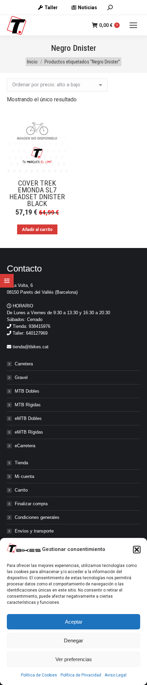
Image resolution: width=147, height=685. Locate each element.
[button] (136, 549)
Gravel (21, 377)
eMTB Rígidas (29, 432)
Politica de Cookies (39, 675)
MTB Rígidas (28, 404)
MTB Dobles (27, 391)
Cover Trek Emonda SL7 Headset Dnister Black (37, 193)
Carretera (24, 363)
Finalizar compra (31, 503)
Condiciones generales (37, 517)
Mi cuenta (24, 476)
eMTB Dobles (28, 418)
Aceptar (73, 622)
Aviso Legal (115, 675)
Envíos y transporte (34, 531)
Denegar (73, 640)
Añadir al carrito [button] (37, 229)
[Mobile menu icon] (133, 25)
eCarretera (25, 445)
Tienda (21, 462)
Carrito (21, 490)
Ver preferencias (73, 659)
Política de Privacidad (81, 675)
